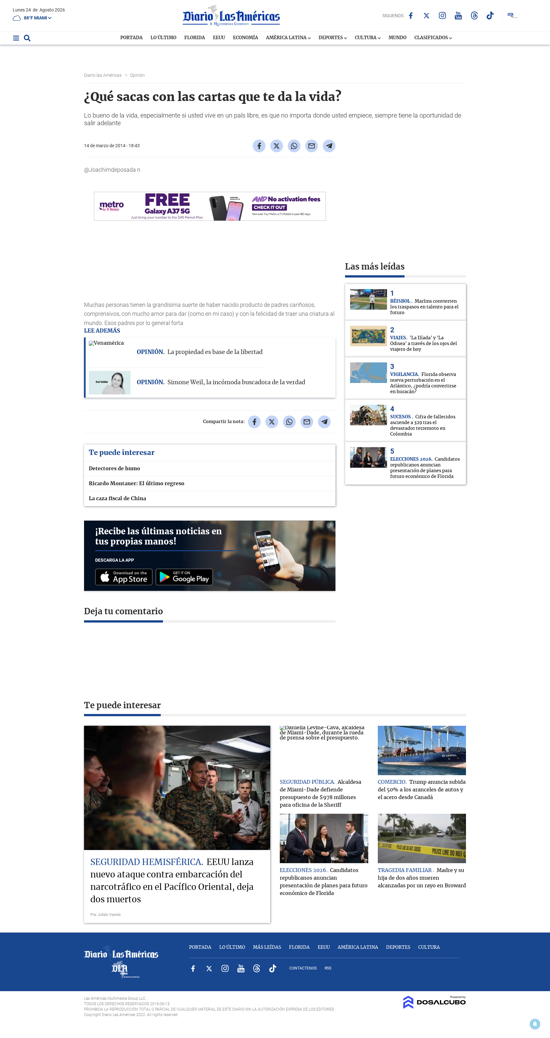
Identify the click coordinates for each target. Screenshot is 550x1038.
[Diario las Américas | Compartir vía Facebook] (259, 146)
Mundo (397, 38)
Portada (131, 38)
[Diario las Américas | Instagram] (443, 15)
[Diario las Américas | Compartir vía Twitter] (276, 146)
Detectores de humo (114, 468)
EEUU (219, 38)
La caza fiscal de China (117, 498)
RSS (328, 968)
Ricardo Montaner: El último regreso (136, 483)
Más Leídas (267, 947)
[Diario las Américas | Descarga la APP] (125, 577)
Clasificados (431, 38)
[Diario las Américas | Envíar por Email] (311, 146)
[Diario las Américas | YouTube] (458, 15)
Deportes (331, 38)
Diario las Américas (103, 75)
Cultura (366, 38)
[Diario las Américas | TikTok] (490, 15)
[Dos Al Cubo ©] (434, 1007)
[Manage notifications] (535, 1024)
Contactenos (303, 968)
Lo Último (163, 38)
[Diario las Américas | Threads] (474, 15)
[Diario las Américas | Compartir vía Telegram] (329, 146)
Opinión (138, 75)
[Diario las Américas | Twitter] (427, 15)
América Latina (286, 38)
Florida (194, 38)
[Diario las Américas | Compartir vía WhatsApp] (294, 146)
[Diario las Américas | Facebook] (411, 15)
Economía (245, 38)
